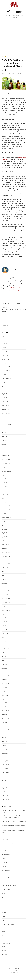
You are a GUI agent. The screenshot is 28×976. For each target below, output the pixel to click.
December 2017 (6, 718)
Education (4, 851)
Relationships (5, 905)
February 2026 (6, 359)
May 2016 (4, 788)
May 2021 (4, 579)
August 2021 (5, 567)
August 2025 (5, 382)
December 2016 (6, 764)
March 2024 (5, 448)
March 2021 (5, 587)
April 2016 (4, 791)
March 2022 (5, 540)
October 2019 (5, 649)
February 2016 (5, 799)
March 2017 (5, 753)
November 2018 (6, 687)
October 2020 (5, 606)
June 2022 (4, 529)
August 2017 (5, 734)
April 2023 (4, 490)
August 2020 (5, 614)
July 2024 (4, 432)
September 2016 (6, 772)
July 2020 (4, 618)
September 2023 (6, 471)
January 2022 (5, 548)
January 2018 (5, 714)
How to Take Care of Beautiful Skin (12, 303)
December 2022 (6, 506)
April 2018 (4, 703)
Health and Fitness (7, 874)
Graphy (22, 970)
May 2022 (4, 533)
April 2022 (4, 537)
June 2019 (4, 660)
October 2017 (5, 726)
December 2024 (6, 413)
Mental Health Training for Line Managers (14, 821)
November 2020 (6, 602)
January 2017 (5, 761)
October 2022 (5, 513)
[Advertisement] (14, 39)
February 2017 (5, 757)
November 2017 (6, 722)
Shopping (4, 916)
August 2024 (5, 428)
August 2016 (5, 776)
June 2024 (4, 436)
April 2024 (4, 444)
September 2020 (6, 610)
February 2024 (6, 452)
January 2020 (5, 641)
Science (4, 912)
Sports (3, 920)
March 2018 (5, 706)
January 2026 (5, 363)
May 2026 (4, 347)
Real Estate (5, 901)
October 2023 (5, 467)
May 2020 (4, 625)
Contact (4, 950)
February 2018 (5, 710)
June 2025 (4, 390)
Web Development (7, 932)
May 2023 (4, 486)
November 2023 (6, 463)
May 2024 (4, 440)
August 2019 (5, 652)
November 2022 (6, 510)
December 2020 (6, 598)
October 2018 (5, 691)
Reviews (4, 908)
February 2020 (6, 637)
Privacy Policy (5, 954)
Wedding (4, 936)
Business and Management (9, 843)
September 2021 (6, 564)
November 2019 (6, 645)
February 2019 (5, 676)
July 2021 (4, 571)
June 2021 (4, 575)
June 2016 (4, 784)
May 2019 (4, 664)
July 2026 (4, 340)
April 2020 (4, 629)
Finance (4, 866)
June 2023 (4, 482)
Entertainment (6, 854)
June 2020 (4, 621)
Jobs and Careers (6, 881)
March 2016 (5, 795)
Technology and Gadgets (8, 924)
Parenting (4, 893)
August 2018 (5, 699)
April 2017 (4, 749)
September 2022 (6, 517)
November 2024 (6, 417)
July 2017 (4, 737)
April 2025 (4, 397)
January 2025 (5, 409)
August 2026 (5, 336)
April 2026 (4, 351)
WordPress (12, 970)
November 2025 (6, 370)
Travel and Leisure (7, 928)
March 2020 (5, 633)
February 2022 (5, 544)
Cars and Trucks (6, 847)
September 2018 (6, 695)
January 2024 (5, 455)
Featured (5, 56)
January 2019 (5, 679)
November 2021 (6, 556)
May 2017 (4, 745)
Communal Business (10, 288)
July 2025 (4, 386)
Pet (3, 897)
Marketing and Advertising (9, 885)
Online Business (6, 889)
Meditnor (14, 12)
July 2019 (4, 656)
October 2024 (5, 421)
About (3, 946)
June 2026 (4, 343)
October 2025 (5, 374)
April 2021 (4, 583)
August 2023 (5, 475)
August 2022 (5, 521)
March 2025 (5, 401)
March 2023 (5, 494)
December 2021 (6, 552)
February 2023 (6, 498)
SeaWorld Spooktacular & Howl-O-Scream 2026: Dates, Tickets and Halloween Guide (13, 816)
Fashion (4, 858)
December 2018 (6, 683)
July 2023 (4, 479)
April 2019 (4, 668)
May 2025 (4, 394)
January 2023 (5, 502)
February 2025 (5, 405)
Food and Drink (6, 870)
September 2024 (6, 425)
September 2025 (6, 378)
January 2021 (5, 594)
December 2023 (6, 459)
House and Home (6, 878)
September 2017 (6, 730)
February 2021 (5, 591)
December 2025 (6, 367)
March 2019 (5, 672)
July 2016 (4, 780)
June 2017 (4, 741)
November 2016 (6, 768)
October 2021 (5, 560)
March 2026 (5, 355)
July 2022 (4, 525)
